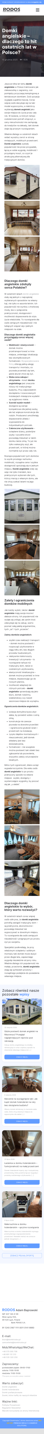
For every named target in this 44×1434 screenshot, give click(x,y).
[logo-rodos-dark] (11, 8)
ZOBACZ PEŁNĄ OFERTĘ (22, 1255)
